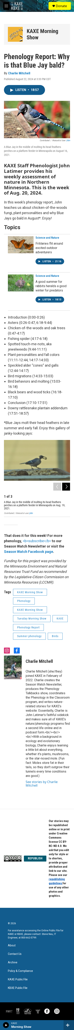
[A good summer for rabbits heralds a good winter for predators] (21, 282)
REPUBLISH (35, 858)
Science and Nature (47, 237)
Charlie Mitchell (19, 73)
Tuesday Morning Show (31, 618)
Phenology (24, 600)
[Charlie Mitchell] (13, 667)
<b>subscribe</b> (37, 541)
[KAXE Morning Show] (15, 34)
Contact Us (15, 953)
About (12, 945)
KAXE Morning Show (42, 34)
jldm (68, 140)
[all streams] (69, 1025)
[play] (6, 1025)
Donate (61, 6)
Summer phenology (29, 636)
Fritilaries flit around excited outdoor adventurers (49, 248)
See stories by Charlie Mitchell (42, 784)
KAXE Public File (18, 979)
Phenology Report (28, 627)
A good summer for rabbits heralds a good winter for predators (51, 286)
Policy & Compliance (20, 970)
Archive (12, 962)
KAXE (60, 618)
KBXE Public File (17, 987)
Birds (55, 636)
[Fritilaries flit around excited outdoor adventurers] (21, 244)
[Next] (66, 487)
